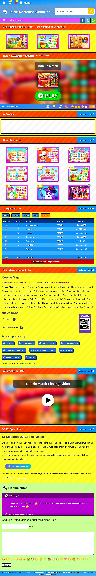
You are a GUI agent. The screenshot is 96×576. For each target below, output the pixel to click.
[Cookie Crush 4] (17, 174)
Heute (5, 215)
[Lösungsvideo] (60, 106)
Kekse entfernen (12, 357)
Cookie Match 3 (48, 343)
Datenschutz (89, 572)
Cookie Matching (70, 343)
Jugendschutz (76, 572)
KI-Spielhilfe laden (20, 466)
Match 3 (31, 357)
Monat (26, 215)
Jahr (35, 215)
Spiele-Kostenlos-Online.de (29, 12)
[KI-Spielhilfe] (48, 106)
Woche (16, 215)
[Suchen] (91, 11)
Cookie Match (11, 107)
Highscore (67, 350)
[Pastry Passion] (79, 192)
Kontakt (42, 574)
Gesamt (45, 215)
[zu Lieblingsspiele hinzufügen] (66, 106)
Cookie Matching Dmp (15, 350)
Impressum (52, 574)
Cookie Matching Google (44, 350)
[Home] (4, 2)
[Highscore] (54, 106)
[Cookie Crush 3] (17, 155)
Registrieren (38, 262)
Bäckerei (9, 343)
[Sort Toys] (79, 41)
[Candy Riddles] (48, 41)
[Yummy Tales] (17, 41)
